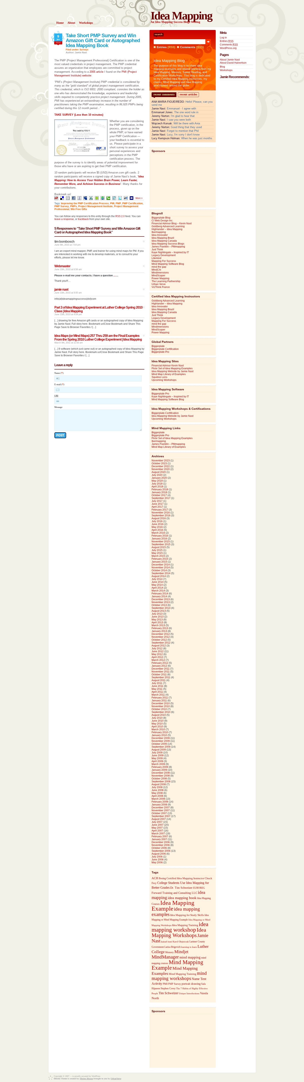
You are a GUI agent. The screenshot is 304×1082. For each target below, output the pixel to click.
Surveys (84, 49)
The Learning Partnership (166, 281)
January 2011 (159, 700)
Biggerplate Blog (161, 217)
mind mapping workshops (179, 976)
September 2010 (161, 712)
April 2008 (157, 796)
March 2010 (158, 729)
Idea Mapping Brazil (163, 237)
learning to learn (189, 947)
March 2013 (158, 625)
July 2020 (157, 475)
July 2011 (157, 683)
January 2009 (159, 769)
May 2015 (157, 553)
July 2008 (157, 787)
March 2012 (158, 660)
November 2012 (161, 636)
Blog (222, 66)
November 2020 (161, 469)
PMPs (73, 206)
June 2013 (158, 616)
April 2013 (157, 622)
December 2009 (161, 738)
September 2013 (161, 608)
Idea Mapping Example (173, 905)
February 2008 (160, 801)
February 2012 (160, 663)
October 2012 (159, 639)
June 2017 (158, 503)
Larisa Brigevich (172, 946)
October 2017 (159, 495)
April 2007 (157, 830)
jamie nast (61, 289)
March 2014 (158, 590)
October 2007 (159, 813)
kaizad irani (166, 941)
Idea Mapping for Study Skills (187, 915)
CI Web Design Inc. (162, 220)
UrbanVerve (116, 1078)
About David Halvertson (233, 62)
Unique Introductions (189, 993)
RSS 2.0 (120, 216)
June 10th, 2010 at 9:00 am (68, 292)
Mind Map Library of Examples (169, 374)
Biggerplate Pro (160, 351)
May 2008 (157, 793)
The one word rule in (186, 112)
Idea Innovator (160, 235)
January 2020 (159, 477)
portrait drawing (191, 983)
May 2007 (157, 827)
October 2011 (159, 674)
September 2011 (161, 677)
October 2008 (159, 778)
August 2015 (159, 547)
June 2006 (158, 859)
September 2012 (161, 642)
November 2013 (161, 602)
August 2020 (159, 472)
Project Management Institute (95, 206)
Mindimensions (160, 272)
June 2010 (158, 720)
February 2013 (160, 628)
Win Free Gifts (79, 209)
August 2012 (159, 645)
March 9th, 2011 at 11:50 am (68, 342)
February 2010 (160, 732)
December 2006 (161, 842)
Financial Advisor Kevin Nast (168, 365)
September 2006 (161, 850)
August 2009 (159, 749)
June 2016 (158, 524)
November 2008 (161, 775)
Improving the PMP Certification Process (85, 203)
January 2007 (159, 839)
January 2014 (159, 596)
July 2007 (157, 822)
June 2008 (158, 790)
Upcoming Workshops (164, 380)
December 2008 (161, 772)
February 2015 (160, 558)
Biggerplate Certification (165, 349)
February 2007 (160, 836)
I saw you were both (179, 119)
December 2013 (161, 599)
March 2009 (158, 764)
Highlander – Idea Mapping (167, 229)
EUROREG (199, 887)
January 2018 (159, 492)
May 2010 (157, 723)
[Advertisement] (183, 179)
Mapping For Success (164, 261)
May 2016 (157, 527)
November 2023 (161, 460)
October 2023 (159, 463)
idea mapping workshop (180, 927)
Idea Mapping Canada (164, 240)
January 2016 (159, 538)
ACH (155, 878)
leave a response (64, 219)
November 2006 (161, 845)
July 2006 (157, 856)
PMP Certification (132, 203)
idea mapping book (182, 898)
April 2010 (157, 726)
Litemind (156, 258)
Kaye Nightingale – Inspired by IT (170, 252)
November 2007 (161, 810)
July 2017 (157, 501)
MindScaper (158, 275)
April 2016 (157, 530)
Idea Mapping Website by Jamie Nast (172, 371)
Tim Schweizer (168, 993)
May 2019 (157, 480)
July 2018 (157, 483)
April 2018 (157, 486)
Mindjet (181, 951)
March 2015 (158, 556)
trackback (83, 219)
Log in (223, 37)
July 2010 (157, 717)
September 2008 (161, 781)
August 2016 (159, 518)
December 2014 (161, 564)
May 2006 (157, 862)
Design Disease (86, 1078)
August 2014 (159, 576)
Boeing (162, 878)
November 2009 (161, 741)
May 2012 (157, 654)
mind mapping (190, 957)
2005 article (96, 71)
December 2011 (161, 668)
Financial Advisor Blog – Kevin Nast (171, 223)
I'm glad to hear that (183, 116)
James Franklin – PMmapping (168, 246)
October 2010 (159, 709)
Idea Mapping (181, 15)
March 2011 (158, 694)
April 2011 (157, 691)
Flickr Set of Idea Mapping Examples (172, 368)
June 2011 (157, 686)
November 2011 (161, 671)
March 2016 (158, 532)
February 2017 (160, 509)
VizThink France (161, 287)
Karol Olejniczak (181, 942)
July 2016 (157, 521)
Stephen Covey (168, 988)
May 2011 (157, 689)
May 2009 (157, 758)
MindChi (156, 269)
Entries (162, 47)
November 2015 (161, 541)
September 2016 (161, 515)
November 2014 (161, 567)
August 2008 (159, 784)
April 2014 (157, 587)
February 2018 (160, 489)
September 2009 (161, 746)
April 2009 (157, 761)
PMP (118, 203)
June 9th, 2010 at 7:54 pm (67, 244)
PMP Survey (61, 206)
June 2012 (158, 651)
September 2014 (161, 573)
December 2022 (161, 466)
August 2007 (159, 819)
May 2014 (157, 584)
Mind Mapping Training (182, 974)
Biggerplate (158, 346)
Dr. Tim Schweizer (181, 887)
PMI (112, 203)
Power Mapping (160, 278)
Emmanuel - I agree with (181, 108)
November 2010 (161, 706)
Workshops (226, 70)
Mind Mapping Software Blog (168, 263)
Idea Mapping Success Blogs (168, 243)
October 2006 (159, 848)
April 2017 (157, 506)
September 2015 (161, 544)
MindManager (165, 957)
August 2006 (159, 853)
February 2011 (160, 697)
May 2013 (157, 619)
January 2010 (159, 735)
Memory (169, 952)
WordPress (96, 1076)
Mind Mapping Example (177, 965)
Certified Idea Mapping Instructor (185, 878)
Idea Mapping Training (185, 925)
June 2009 (158, 755)
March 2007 (158, 833)
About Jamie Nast (230, 59)
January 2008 (159, 804)
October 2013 (159, 605)
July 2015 (157, 550)
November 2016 (161, 512)
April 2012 (157, 657)
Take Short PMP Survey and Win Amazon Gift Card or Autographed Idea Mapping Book (103, 40)
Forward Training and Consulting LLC (174, 892)
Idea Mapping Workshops (179, 932)
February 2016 (160, 535)
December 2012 (161, 634)
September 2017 (161, 498)
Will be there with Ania (187, 123)
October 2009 (159, 743)
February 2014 (160, 593)
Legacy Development (164, 255)
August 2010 (159, 715)
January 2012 (159, 665)
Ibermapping (159, 232)
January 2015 (159, 561)
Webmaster (62, 266)
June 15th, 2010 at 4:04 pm (68, 314)
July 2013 (157, 613)
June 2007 (158, 824)
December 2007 (161, 807)
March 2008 (158, 798)
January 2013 (159, 631)
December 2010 (161, 703)
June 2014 (158, 582)
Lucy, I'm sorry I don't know (183, 134)
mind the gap (159, 266)
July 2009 (157, 752)
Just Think (157, 249)
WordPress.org (228, 48)
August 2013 (159, 610)
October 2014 (159, 570)
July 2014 (157, 579)
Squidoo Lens (159, 377)
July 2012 (157, 648)
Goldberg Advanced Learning (168, 226)
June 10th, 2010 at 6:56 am (68, 269)
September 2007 (161, 816)
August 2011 (159, 680)
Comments (187, 47)
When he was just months (196, 138)
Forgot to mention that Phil (183, 130)
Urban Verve (159, 284)
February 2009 (160, 767)
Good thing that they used (186, 127)
